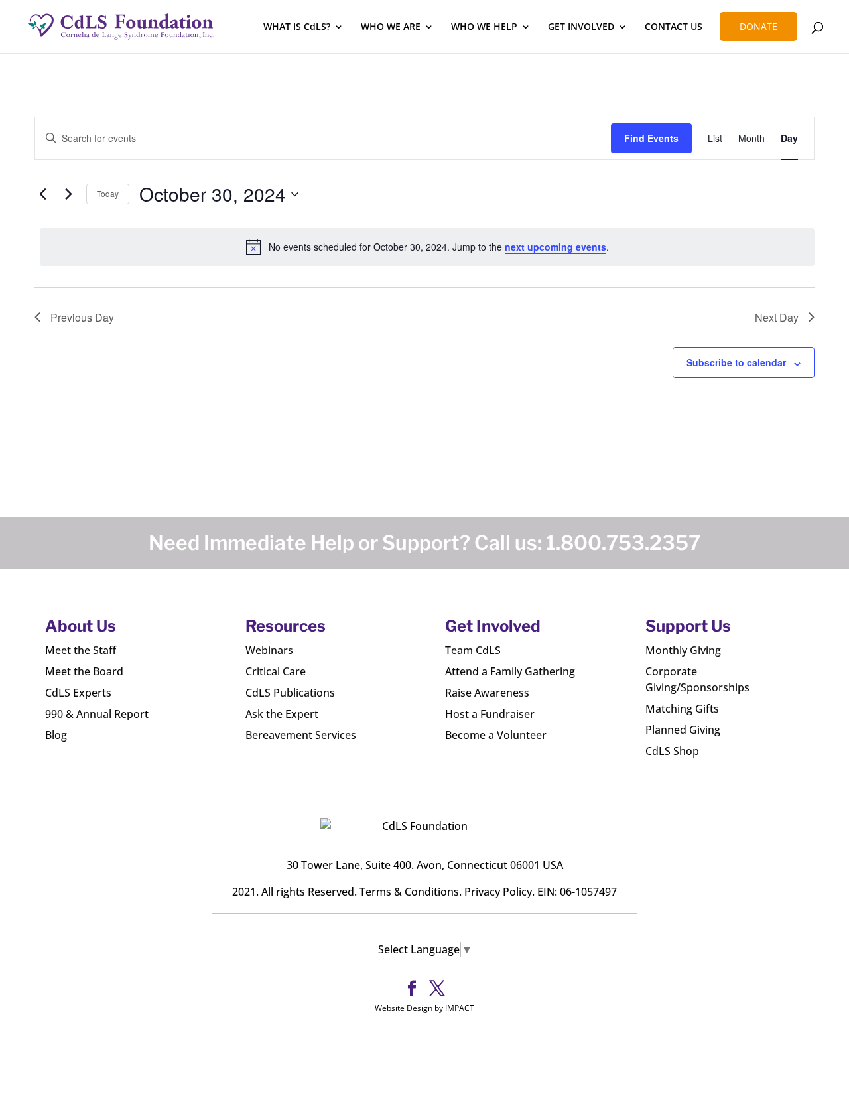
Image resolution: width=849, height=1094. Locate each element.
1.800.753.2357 (623, 543)
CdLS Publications (290, 692)
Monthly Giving (683, 650)
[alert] (427, 246)
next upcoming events (555, 246)
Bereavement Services (300, 735)
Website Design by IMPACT (424, 1008)
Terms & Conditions (409, 891)
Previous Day (82, 317)
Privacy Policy (498, 891)
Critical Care (275, 671)
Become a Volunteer (496, 735)
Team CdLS (473, 650)
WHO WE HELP (484, 27)
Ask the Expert (281, 714)
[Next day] (68, 194)
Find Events (651, 138)
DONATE (758, 26)
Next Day (777, 317)
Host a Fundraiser (490, 714)
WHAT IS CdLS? (296, 27)
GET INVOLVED (581, 27)
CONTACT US (673, 27)
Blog (56, 735)
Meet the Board (84, 671)
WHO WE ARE (391, 27)
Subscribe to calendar (736, 362)
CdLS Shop (672, 751)
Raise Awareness (487, 692)
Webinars (269, 650)
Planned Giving (682, 729)
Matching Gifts (682, 708)
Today (108, 193)
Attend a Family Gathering (510, 671)
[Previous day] (42, 194)
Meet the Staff (80, 650)
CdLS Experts (78, 692)
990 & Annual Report (97, 714)
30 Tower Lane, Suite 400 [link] (349, 865)
